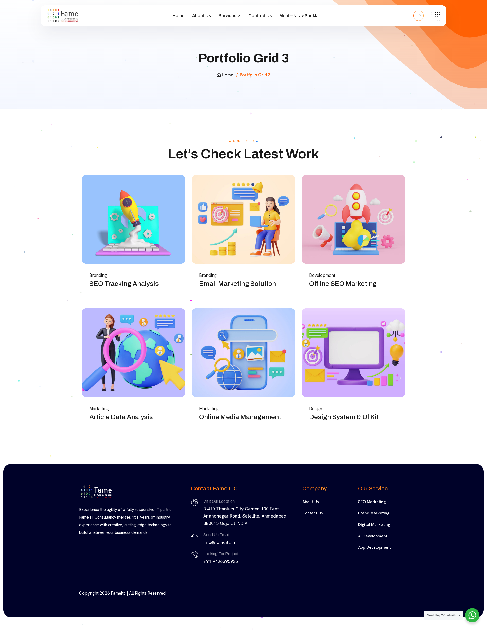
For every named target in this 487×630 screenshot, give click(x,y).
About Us (201, 15)
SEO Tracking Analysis (124, 283)
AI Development (372, 536)
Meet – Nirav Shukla (299, 15)
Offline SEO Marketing (343, 283)
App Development (374, 547)
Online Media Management (240, 417)
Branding (98, 275)
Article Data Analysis (121, 417)
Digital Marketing (374, 524)
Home (178, 15)
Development (322, 275)
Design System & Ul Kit (344, 417)
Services (227, 15)
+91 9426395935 (220, 561)
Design (315, 408)
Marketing (99, 408)
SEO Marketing (372, 501)
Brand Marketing (373, 513)
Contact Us (260, 15)
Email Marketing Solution (237, 283)
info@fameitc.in (219, 542)
